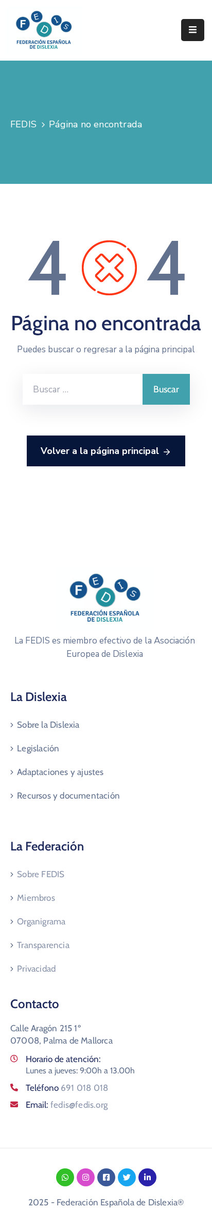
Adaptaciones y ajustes (60, 772)
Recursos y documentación (68, 795)
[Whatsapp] (65, 1177)
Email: (67, 1105)
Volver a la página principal (100, 451)
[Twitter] (127, 1177)
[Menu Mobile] (192, 30)
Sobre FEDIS (40, 874)
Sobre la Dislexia (48, 725)
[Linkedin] (147, 1177)
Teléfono (67, 1088)
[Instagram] (86, 1177)
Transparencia (43, 945)
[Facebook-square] (106, 1177)
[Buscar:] (83, 389)
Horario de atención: (63, 1059)
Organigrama (41, 921)
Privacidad (36, 968)
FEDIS (23, 124)
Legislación (38, 748)
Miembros (36, 898)
